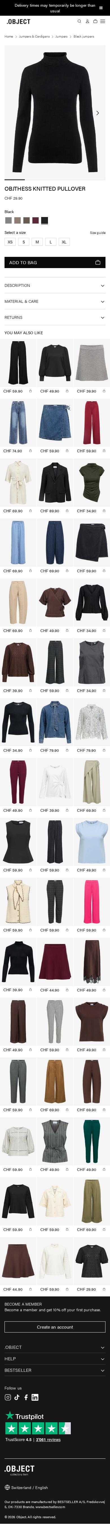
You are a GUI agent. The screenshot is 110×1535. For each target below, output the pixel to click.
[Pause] (101, 8)
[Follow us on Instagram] (8, 1397)
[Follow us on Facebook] (26, 1397)
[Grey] (8, 220)
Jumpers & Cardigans (34, 36)
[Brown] (17, 220)
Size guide (97, 232)
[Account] (87, 21)
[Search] (79, 21)
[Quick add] (30, 390)
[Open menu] (102, 21)
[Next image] (97, 113)
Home (9, 36)
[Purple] (35, 220)
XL (64, 242)
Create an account (55, 1327)
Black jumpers (84, 36)
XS (10, 242)
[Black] (45, 220)
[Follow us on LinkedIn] (35, 1397)
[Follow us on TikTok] (17, 1397)
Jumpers (61, 36)
